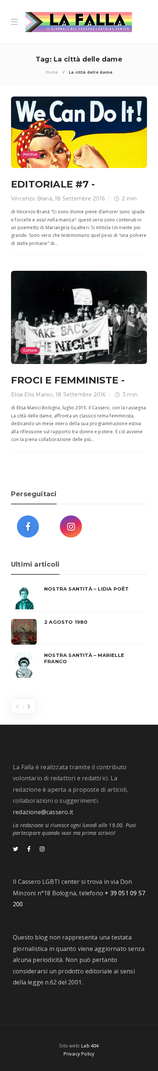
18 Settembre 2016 (80, 198)
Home (52, 72)
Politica (30, 154)
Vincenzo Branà (31, 198)
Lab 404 (89, 1045)
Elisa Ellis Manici (32, 394)
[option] (79, 632)
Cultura (30, 350)
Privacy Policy (79, 1053)
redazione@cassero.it (43, 812)
